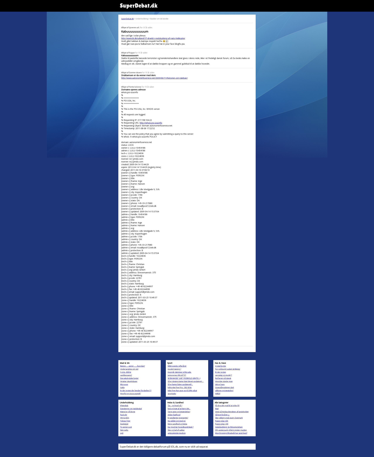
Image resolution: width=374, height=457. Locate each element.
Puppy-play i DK (221, 424)
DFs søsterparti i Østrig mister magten (231, 430)
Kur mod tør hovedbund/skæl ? (180, 427)
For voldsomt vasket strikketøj (227, 369)
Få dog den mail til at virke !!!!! (227, 405)
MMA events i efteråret (177, 366)
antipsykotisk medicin (177, 433)
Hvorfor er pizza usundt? (130, 393)
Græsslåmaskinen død (224, 387)
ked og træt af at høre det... (179, 408)
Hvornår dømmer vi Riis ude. (179, 372)
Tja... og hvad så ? (175, 405)
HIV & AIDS (124, 418)
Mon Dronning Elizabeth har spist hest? (231, 433)
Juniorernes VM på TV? (177, 375)
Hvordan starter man (224, 381)
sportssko (172, 393)
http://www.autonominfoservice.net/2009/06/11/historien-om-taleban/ (154, 78)
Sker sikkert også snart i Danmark (229, 418)
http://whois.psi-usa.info (151, 122)
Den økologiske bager (129, 378)
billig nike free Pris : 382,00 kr (180, 387)
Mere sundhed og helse (177, 424)
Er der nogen (220, 372)
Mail (217, 408)
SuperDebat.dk (127, 19)
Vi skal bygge (220, 366)
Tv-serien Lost (126, 427)
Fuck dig (123, 415)
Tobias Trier (125, 421)
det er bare (220, 384)
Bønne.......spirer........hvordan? (132, 366)
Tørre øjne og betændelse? (179, 411)
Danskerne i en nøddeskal (131, 408)
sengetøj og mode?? (223, 375)
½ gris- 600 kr (125, 372)
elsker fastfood (174, 415)
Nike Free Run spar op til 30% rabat (182, 390)
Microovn (124, 384)
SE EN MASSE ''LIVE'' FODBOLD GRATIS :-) (184, 378)
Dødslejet (124, 424)
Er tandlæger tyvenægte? (178, 418)
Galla (122, 387)
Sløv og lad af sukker (176, 430)
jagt (121, 433)
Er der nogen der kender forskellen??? (135, 390)
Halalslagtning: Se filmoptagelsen (229, 427)
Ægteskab (124, 405)
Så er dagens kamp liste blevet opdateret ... (186, 381)
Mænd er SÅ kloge (127, 411)
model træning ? (174, 369)
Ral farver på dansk (223, 378)
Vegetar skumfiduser (128, 381)
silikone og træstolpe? (224, 390)
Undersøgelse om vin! (129, 369)
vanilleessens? (126, 375)
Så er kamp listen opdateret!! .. (180, 384)
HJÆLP (217, 393)
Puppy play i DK (221, 421)
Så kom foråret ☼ (222, 415)
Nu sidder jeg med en (177, 421)
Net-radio (124, 430)
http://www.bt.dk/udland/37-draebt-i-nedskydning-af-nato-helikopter (153, 38)
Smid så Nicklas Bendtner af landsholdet (232, 411)
